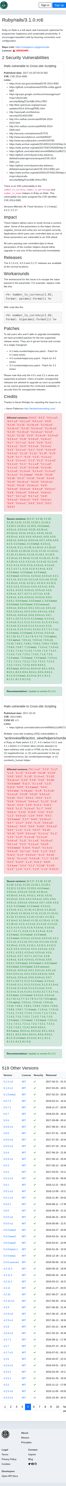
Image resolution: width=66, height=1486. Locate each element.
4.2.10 (7, 1294)
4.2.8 (6, 1326)
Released (51, 1075)
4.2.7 (6, 1346)
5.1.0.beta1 (10, 1094)
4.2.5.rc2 (8, 1391)
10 (57, 1406)
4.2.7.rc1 (8, 1352)
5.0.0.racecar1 (11, 1262)
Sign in (45, 5)
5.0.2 (6, 1172)
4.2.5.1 (7, 1378)
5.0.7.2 (7, 1101)
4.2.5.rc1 (8, 1397)
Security (38, 1075)
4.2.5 (6, 1384)
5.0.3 (6, 1165)
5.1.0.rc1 (8, 1088)
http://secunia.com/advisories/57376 (28, 133)
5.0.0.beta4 (10, 1230)
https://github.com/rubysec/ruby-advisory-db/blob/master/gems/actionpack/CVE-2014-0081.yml (33, 158)
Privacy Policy (9, 1459)
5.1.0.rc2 (8, 1081)
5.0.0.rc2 (8, 1217)
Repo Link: (8, 47)
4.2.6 (6, 1359)
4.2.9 (6, 1307)
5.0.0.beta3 (10, 1236)
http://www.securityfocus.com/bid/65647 (30, 137)
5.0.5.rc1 (8, 1146)
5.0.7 (6, 1113)
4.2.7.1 (7, 1339)
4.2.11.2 (8, 1275)
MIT (24, 1081)
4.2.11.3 (8, 1268)
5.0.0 (6, 1210)
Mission (25, 1437)
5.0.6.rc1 (8, 1126)
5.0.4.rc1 (8, 1159)
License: (7, 50)
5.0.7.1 (7, 1107)
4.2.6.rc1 (8, 1365)
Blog (30, 1459)
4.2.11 (7, 1288)
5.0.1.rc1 (8, 1197)
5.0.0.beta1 (10, 1255)
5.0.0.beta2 (10, 1242)
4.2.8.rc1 (8, 1333)
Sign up (59, 5)
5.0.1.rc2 (8, 1191)
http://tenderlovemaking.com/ (39, 408)
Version (8, 1075)
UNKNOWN (21, 50)
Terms (5, 1454)
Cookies (6, 1464)
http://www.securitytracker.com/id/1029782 (31, 140)
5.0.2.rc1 (8, 1178)
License (26, 1075)
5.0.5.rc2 (8, 1139)
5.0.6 (6, 1120)
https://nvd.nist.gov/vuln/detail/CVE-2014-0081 (34, 83)
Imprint (32, 1454)
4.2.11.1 (8, 1281)
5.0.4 (6, 1152)
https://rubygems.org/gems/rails (32, 47)
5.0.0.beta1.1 (11, 1249)
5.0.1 (6, 1184)
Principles (26, 1442)
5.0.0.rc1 (8, 1223)
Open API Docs (10, 1476)
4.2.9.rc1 (8, 1320)
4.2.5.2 (7, 1371)
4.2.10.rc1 (9, 1300)
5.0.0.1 (7, 1204)
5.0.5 (6, 1133)
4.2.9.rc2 (8, 1313)
